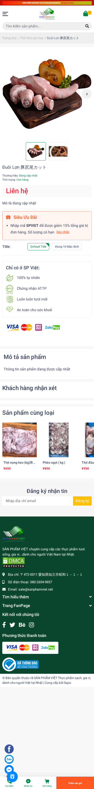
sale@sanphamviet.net (35, 589)
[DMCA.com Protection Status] (13, 562)
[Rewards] (12, 776)
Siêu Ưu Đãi (24, 217)
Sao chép (62, 232)
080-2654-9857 (41, 582)
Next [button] (87, 94)
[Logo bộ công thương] (20, 664)
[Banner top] (47, 2)
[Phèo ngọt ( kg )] (59, 440)
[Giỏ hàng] (86, 14)
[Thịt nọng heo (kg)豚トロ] (19, 440)
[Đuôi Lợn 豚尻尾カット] (47, 94)
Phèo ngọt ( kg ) (54, 463)
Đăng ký (82, 501)
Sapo (67, 683)
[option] (47, 94)
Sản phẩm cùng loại (28, 412)
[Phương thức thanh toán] (33, 327)
